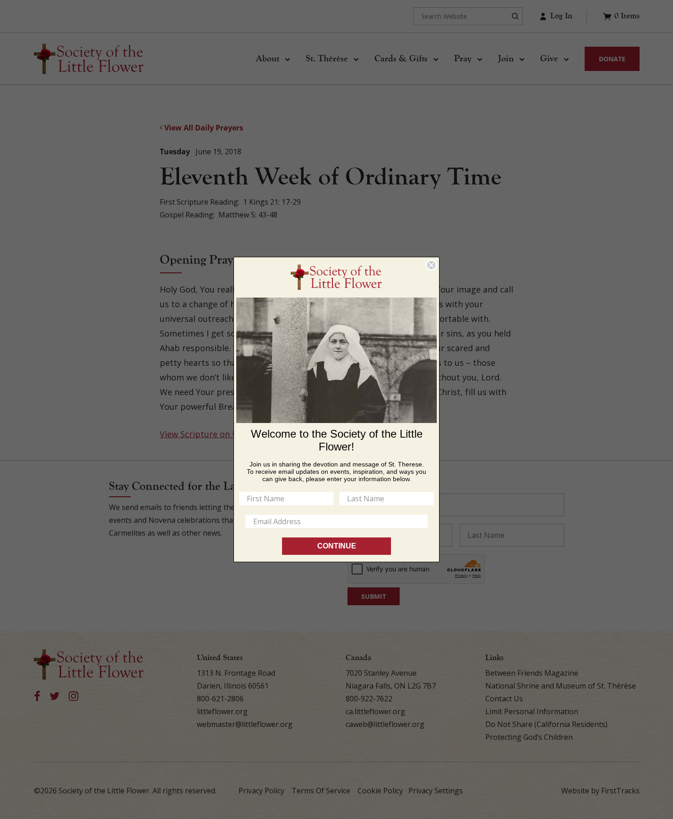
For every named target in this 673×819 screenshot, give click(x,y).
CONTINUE (336, 546)
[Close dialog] (431, 265)
